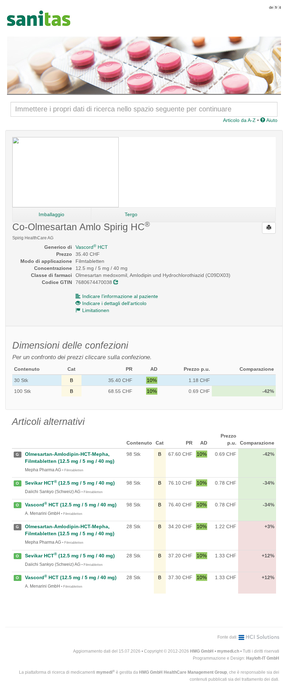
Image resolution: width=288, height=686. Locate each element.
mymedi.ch (228, 651)
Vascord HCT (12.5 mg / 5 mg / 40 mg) (71, 504)
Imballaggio (51, 214)
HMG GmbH (202, 651)
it (280, 7)
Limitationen (95, 310)
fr (276, 7)
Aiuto (271, 120)
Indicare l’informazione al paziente (120, 296)
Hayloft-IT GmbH (262, 658)
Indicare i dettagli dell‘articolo (114, 303)
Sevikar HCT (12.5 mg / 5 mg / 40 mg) (70, 483)
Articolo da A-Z (239, 120)
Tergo (131, 214)
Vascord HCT (92, 247)
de (271, 7)
